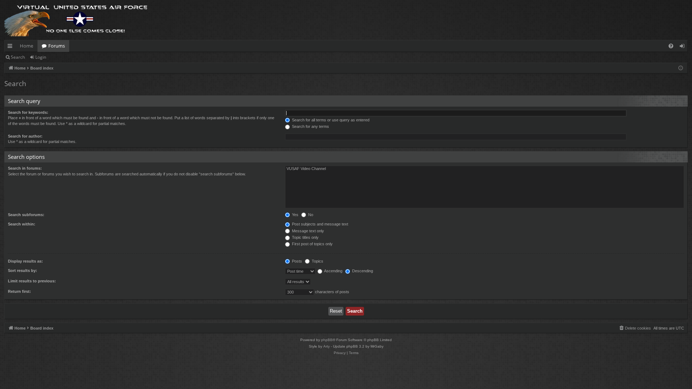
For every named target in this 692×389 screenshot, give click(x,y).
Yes (294, 215)
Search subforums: (26, 215)
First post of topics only (312, 244)
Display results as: (25, 261)
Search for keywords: (28, 112)
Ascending (332, 271)
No (310, 215)
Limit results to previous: (32, 281)
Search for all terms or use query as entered (330, 120)
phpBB (327, 340)
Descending (362, 271)
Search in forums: (25, 168)
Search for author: (25, 136)
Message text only (307, 231)
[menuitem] (671, 46)
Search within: (21, 224)
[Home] (76, 20)
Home (26, 46)
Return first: (19, 291)
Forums (56, 46)
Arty (326, 346)
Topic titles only (305, 237)
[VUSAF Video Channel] (484, 168)
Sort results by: (22, 270)
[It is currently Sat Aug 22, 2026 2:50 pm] (680, 68)
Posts (296, 261)
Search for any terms (310, 126)
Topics (317, 261)
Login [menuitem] (683, 47)
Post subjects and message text (319, 224)
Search (18, 57)
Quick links (11, 47)
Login (40, 57)
